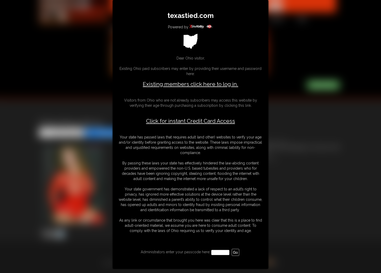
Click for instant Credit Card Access (190, 121)
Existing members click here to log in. (190, 84)
